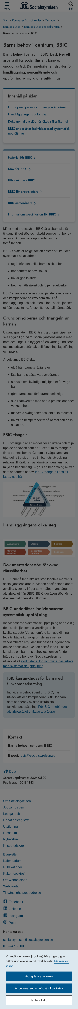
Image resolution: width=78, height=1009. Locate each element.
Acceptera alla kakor (39, 976)
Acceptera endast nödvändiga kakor (39, 988)
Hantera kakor (39, 1000)
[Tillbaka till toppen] (69, 998)
